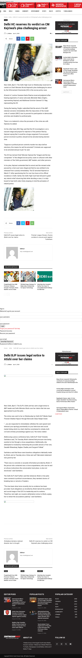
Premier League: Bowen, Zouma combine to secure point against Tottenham (41, 237)
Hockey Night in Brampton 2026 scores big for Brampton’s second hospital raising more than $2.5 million (70, 61)
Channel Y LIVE (29, 5)
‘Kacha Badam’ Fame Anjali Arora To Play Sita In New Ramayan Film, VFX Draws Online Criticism (44, 628)
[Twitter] (23, 39)
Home (6, 17)
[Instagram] (61, 644)
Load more (66, 92)
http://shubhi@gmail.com (26, 251)
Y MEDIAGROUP (77, 5)
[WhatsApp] (32, 39)
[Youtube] (70, 644)
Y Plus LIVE (14, 5)
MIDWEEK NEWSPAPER (61, 5)
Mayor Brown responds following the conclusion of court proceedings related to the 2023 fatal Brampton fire (70, 49)
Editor (10, 33)
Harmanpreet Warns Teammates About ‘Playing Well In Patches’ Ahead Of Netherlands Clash (70, 84)
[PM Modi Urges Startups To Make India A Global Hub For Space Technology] (28, 276)
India (10, 17)
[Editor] (5, 33)
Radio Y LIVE (44, 5)
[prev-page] (5, 294)
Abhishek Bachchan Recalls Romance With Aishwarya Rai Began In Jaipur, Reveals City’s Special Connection (44, 615)
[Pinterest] (28, 39)
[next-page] (8, 294)
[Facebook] (18, 39)
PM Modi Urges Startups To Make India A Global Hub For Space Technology (28, 286)
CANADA (40, 281)
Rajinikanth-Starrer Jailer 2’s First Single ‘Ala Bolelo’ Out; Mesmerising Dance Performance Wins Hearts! (70, 72)
